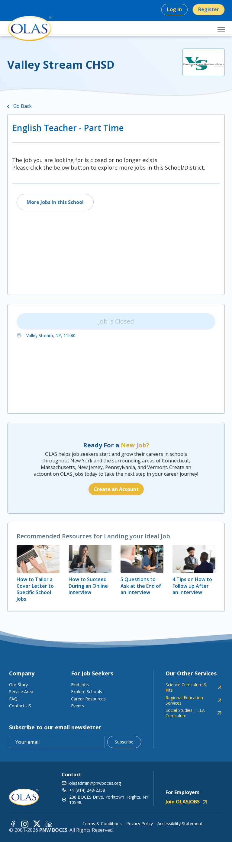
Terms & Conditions (102, 823)
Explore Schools (86, 691)
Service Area (21, 691)
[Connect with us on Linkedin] (49, 823)
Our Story (18, 684)
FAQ (13, 699)
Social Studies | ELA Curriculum (185, 713)
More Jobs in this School (55, 202)
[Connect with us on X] (36, 823)
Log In (174, 9)
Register (208, 9)
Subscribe (124, 742)
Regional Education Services (184, 700)
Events (77, 706)
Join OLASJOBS (183, 801)
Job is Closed (116, 321)
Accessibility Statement (179, 823)
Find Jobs (80, 684)
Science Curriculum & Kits (186, 687)
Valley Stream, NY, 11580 (50, 335)
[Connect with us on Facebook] (12, 823)
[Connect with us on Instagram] (24, 823)
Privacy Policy (139, 823)
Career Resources (88, 699)
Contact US (20, 706)
